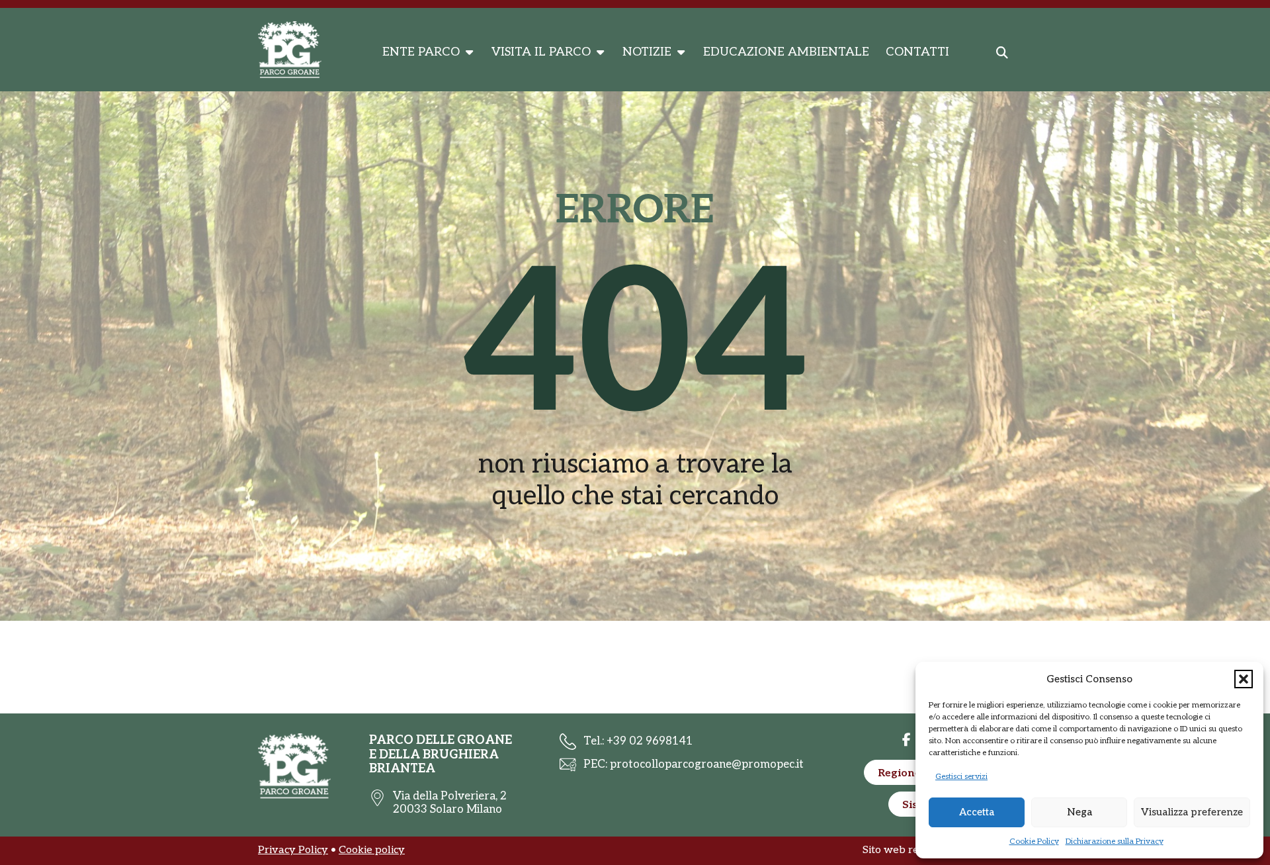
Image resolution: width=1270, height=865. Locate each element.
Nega (1079, 812)
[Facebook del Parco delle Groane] (906, 740)
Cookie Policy (1034, 841)
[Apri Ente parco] (469, 52)
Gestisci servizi (961, 777)
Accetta (976, 812)
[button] (1243, 679)
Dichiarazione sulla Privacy (1115, 841)
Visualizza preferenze (1192, 812)
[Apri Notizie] (681, 52)
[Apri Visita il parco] (600, 52)
